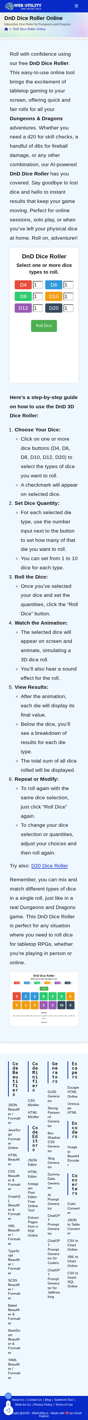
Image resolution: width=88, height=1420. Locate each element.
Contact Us (34, 1400)
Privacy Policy (43, 1404)
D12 (23, 308)
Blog (48, 1400)
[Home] (6, 29)
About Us (18, 1400)
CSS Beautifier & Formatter (14, 1180)
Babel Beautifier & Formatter (14, 1314)
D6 (54, 285)
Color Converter (73, 1208)
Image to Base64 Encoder (73, 1156)
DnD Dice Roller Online (29, 29)
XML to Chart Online (72, 1261)
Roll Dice (44, 326)
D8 (23, 296)
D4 (23, 285)
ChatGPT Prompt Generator (54, 1224)
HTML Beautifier (14, 1159)
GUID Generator (53, 1096)
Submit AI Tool (63, 1400)
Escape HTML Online (73, 1091)
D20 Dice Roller (49, 865)
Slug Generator (53, 1162)
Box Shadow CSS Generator (54, 1142)
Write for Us (23, 1404)
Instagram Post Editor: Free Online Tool (33, 1197)
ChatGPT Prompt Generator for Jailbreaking (54, 1283)
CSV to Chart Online (72, 1245)
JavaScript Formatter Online (14, 1139)
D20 (54, 308)
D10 (54, 296)
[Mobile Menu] (76, 6)
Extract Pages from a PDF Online (33, 1226)
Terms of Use (64, 1404)
